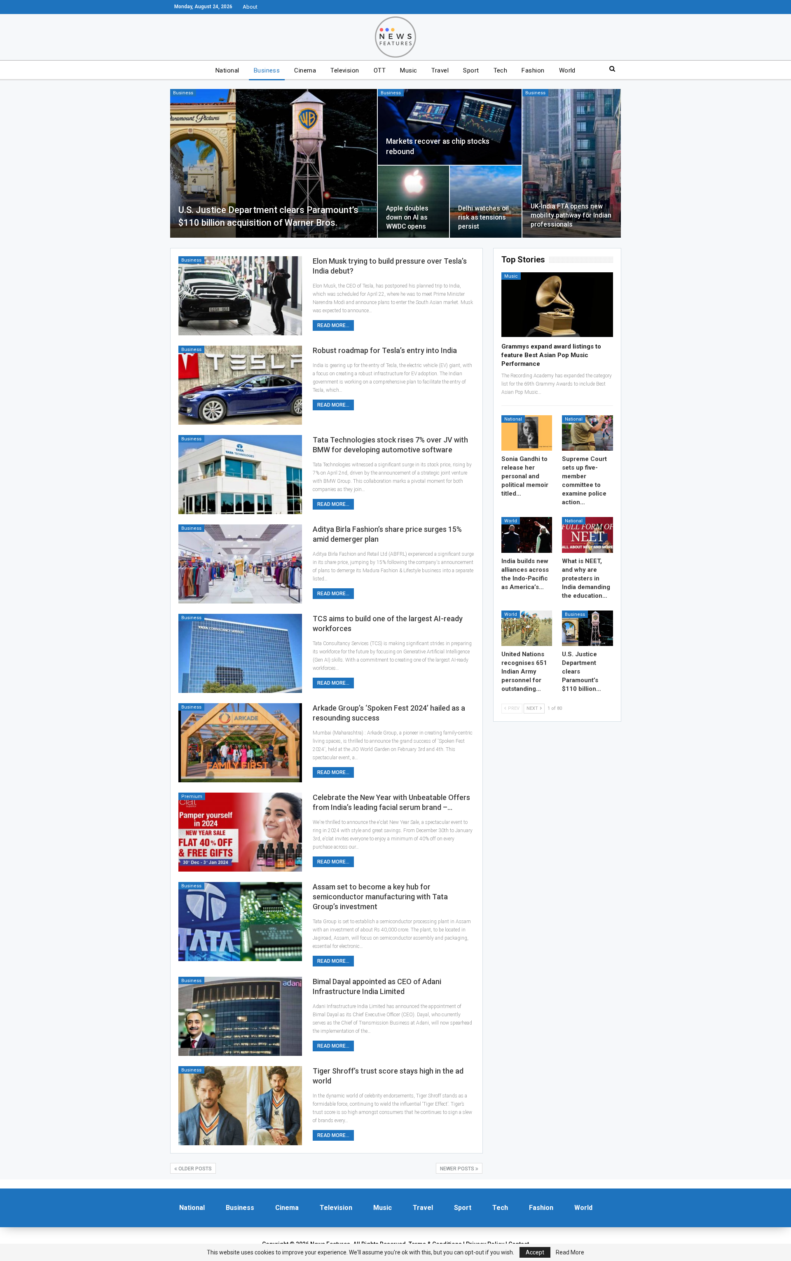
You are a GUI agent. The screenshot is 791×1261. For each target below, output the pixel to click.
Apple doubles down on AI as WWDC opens (407, 217)
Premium (191, 796)
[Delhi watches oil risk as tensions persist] (485, 201)
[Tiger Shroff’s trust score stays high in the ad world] (240, 1105)
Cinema (305, 70)
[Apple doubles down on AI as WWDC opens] (413, 201)
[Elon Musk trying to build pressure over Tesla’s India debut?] (240, 295)
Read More (570, 1252)
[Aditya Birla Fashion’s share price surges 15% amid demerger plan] (240, 564)
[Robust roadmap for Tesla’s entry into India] (240, 385)
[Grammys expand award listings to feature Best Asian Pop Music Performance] (557, 304)
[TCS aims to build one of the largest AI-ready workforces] (240, 653)
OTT (380, 70)
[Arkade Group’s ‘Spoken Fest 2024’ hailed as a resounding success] (240, 742)
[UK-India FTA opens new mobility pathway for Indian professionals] (572, 163)
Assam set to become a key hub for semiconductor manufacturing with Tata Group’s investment (380, 896)
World (567, 70)
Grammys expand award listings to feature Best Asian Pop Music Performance (551, 355)
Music (408, 70)
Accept (535, 1252)
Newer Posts (457, 1169)
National (227, 70)
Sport (471, 70)
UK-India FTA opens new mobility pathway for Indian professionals (571, 215)
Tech (501, 70)
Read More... (333, 325)
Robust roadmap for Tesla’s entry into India (385, 350)
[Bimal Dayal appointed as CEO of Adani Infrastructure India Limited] (240, 1016)
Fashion (533, 70)
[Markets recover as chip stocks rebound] (449, 127)
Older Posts (194, 1169)
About (250, 7)
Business (267, 70)
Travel (440, 70)
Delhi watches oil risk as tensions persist (483, 217)
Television (344, 70)
